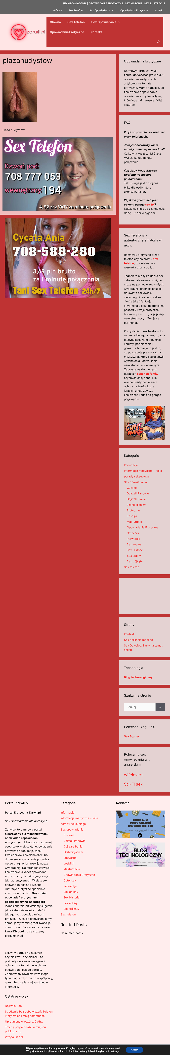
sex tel (150, 204)
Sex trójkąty (135, 561)
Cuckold (132, 487)
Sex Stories (132, 736)
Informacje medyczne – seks (143, 470)
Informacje (131, 465)
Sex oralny (134, 555)
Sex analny (134, 544)
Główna (57, 10)
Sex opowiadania (135, 482)
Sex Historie (135, 550)
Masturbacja (135, 521)
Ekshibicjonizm (136, 504)
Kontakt (159, 10)
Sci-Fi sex (133, 784)
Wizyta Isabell (14, 1037)
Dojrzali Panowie (138, 493)
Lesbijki (132, 516)
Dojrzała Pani (13, 1006)
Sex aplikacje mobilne (138, 639)
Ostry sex (133, 533)
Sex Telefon (76, 10)
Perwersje (133, 538)
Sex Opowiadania (99, 10)
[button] (158, 42)
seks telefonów (147, 373)
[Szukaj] (160, 707)
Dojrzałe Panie (136, 499)
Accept (134, 1049)
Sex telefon (131, 567)
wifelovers (133, 774)
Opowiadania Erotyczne (134, 10)
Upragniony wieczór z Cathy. (24, 1021)
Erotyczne (133, 510)
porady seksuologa (136, 476)
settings (115, 1051)
